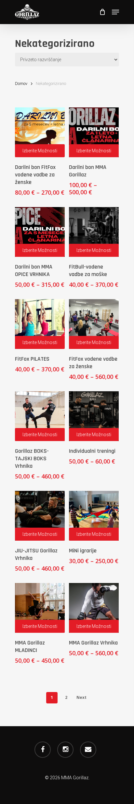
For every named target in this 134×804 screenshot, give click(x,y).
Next (81, 697)
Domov (21, 83)
